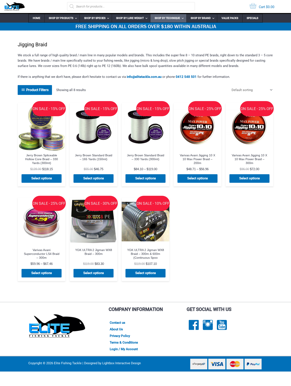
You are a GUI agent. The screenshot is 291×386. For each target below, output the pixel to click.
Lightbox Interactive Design (121, 363)
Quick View (42, 147)
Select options (41, 178)
